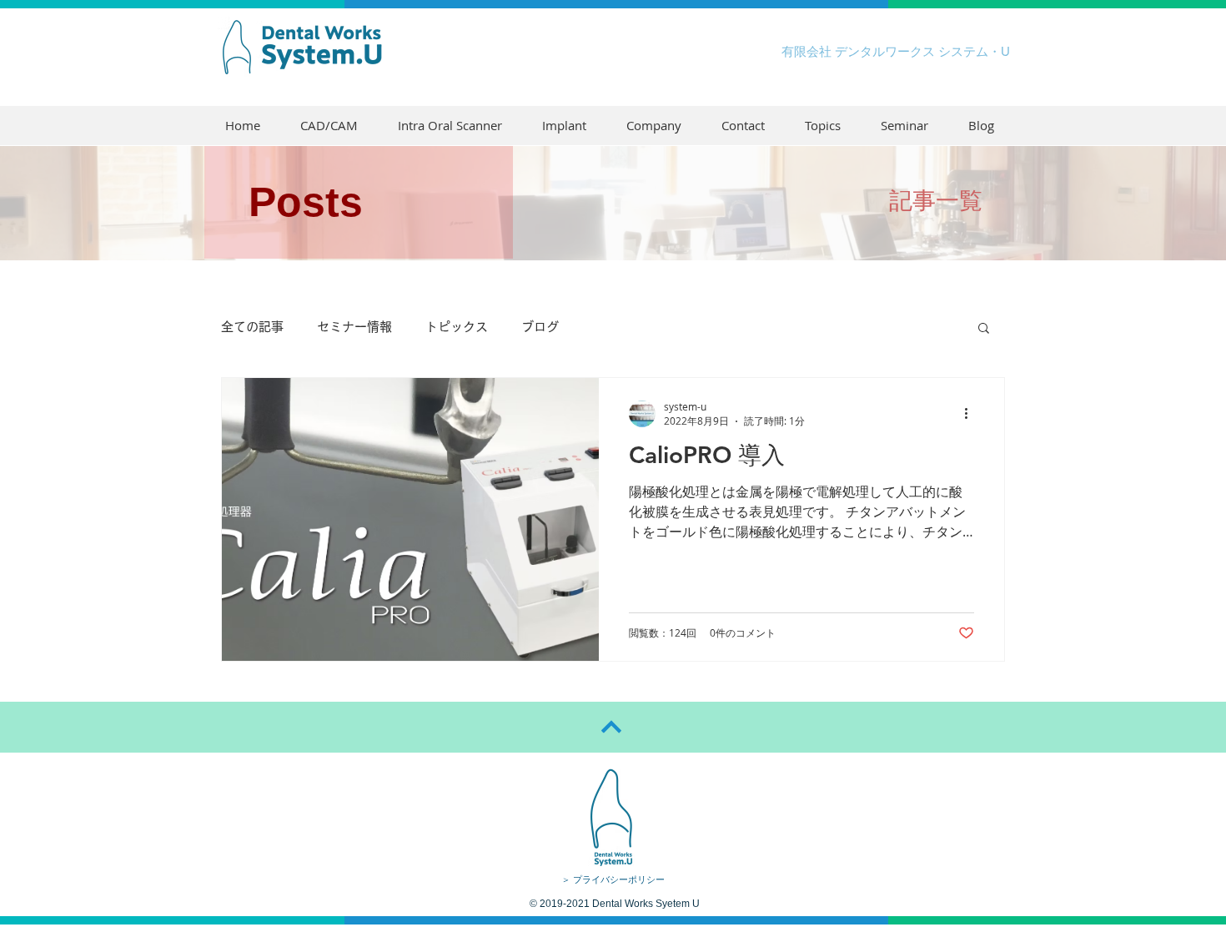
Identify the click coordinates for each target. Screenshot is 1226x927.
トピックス (456, 326)
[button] (984, 329)
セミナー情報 (354, 326)
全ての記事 (252, 326)
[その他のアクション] (972, 414)
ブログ (540, 326)
